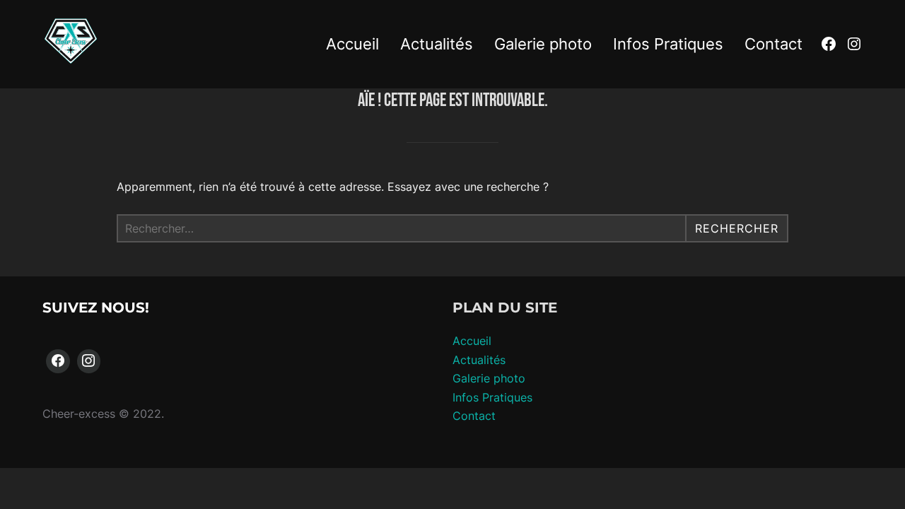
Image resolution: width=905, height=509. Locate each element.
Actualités (436, 44)
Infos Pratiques (668, 44)
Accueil (352, 44)
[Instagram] (89, 361)
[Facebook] (58, 361)
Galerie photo (543, 44)
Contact (773, 44)
